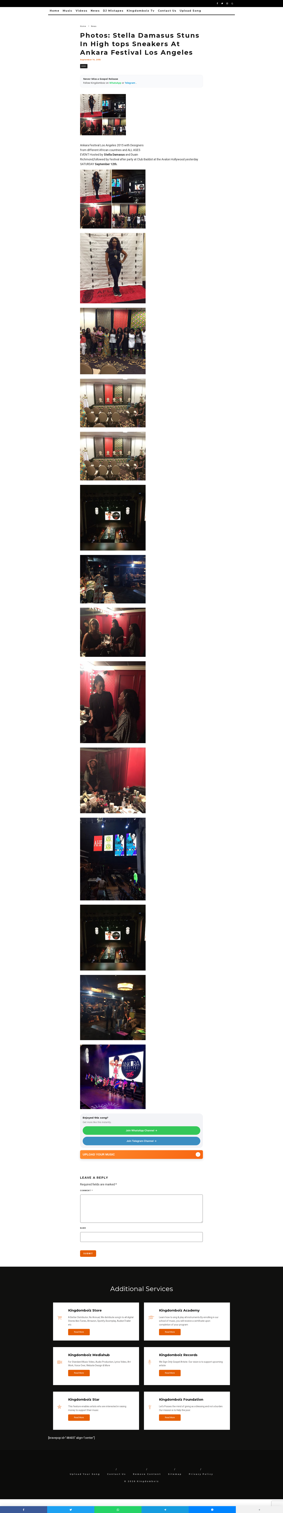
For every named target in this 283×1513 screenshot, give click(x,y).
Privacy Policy (201, 1474)
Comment (86, 1190)
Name (83, 1228)
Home (54, 10)
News (95, 10)
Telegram (130, 82)
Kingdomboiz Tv (141, 10)
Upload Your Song (85, 1474)
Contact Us (167, 10)
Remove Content (147, 1474)
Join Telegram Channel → (141, 1140)
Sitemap (175, 1474)
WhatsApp (115, 82)
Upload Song (190, 10)
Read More (79, 1332)
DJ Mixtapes (113, 10)
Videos (81, 10)
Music (68, 10)
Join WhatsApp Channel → (141, 1130)
